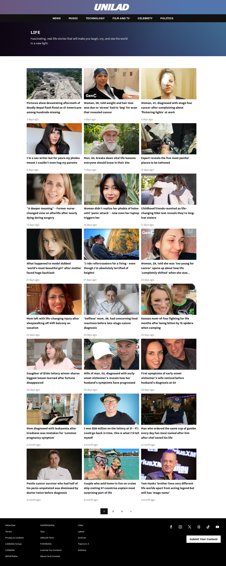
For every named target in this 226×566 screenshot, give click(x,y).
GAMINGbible (47, 525)
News (57, 18)
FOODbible (46, 543)
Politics (166, 18)
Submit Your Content (204, 539)
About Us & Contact (50, 556)
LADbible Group (13, 543)
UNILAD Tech (47, 537)
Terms (8, 531)
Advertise (10, 525)
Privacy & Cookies (14, 537)
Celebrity (145, 18)
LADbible (10, 550)
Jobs (80, 525)
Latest (81, 531)
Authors (82, 550)
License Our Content (51, 550)
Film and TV (121, 18)
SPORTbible (11, 556)
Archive (82, 537)
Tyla (42, 531)
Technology (95, 18)
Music (73, 18)
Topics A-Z (83, 543)
